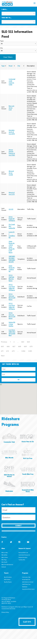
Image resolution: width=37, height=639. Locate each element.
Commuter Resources (24, 555)
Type (3, 66)
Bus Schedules (8, 577)
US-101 (11, 209)
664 (28, 342)
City (18, 66)
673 (13, 351)
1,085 (30, 351)
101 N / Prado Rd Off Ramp (12, 218)
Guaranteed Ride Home (28, 589)
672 (7, 351)
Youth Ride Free (26, 584)
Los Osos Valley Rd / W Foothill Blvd (12, 332)
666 (8, 346)
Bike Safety (4, 555)
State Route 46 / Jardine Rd (11, 268)
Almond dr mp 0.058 (11, 173)
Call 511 (27, 621)
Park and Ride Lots (23, 552)
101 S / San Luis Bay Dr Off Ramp (12, 296)
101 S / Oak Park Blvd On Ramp (11, 278)
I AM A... (4, 9)
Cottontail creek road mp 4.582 (12, 81)
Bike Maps (4, 559)
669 (25, 346)
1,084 (23, 351)
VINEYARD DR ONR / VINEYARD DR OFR (12, 259)
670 (31, 346)
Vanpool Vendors (22, 557)
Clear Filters (7, 57)
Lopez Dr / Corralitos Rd (12, 234)
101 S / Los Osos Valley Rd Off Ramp (12, 287)
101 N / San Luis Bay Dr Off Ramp (12, 315)
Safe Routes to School (27, 582)
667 (14, 346)
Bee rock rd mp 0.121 (11, 108)
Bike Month (4, 562)
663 (22, 342)
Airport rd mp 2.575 (12, 193)
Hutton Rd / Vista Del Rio (12, 324)
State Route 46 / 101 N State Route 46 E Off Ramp (11, 246)
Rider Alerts (7, 579)
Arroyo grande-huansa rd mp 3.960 (12, 152)
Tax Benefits (21, 559)
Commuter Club (26, 577)
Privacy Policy (5, 612)
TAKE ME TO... (7, 18)
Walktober (24, 587)
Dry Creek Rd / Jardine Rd (12, 226)
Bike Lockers (5, 557)
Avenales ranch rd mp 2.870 (12, 132)
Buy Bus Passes (8, 582)
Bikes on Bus (5, 552)
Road (10, 66)
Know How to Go (26, 579)
